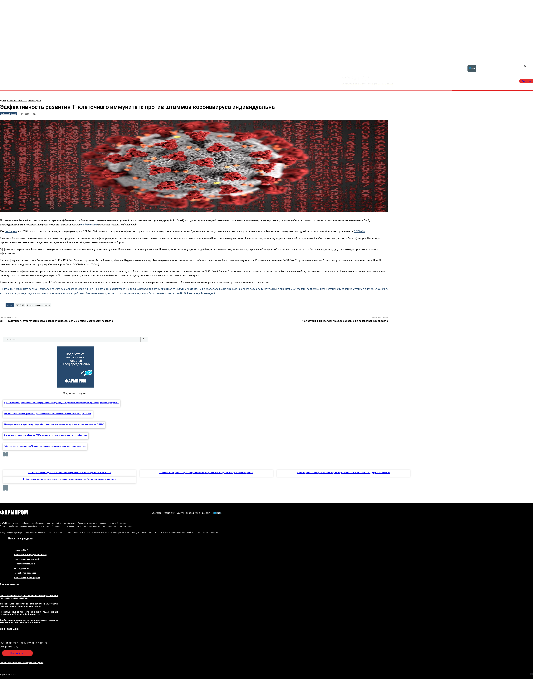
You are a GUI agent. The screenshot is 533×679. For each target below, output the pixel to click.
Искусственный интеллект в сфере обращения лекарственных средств (345, 320)
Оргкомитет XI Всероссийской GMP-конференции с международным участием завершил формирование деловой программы (61, 402)
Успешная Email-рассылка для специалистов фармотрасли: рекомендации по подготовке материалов (206, 472)
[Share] (528, 63)
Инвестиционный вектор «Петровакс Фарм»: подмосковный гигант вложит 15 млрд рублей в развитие (343, 472)
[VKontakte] (525, 674)
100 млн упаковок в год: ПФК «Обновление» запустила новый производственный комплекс (69, 472)
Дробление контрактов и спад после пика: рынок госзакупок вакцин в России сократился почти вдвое (69, 479)
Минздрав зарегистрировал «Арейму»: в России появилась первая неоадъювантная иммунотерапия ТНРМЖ (54, 424)
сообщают (11, 231)
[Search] (144, 339)
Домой (3, 101)
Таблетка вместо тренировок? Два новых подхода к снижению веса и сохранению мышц (45, 446)
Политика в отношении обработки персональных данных (21, 663)
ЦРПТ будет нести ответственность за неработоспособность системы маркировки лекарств (56, 320)
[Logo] (14, 512)
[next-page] (7, 454)
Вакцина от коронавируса (38, 305)
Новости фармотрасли (17, 101)
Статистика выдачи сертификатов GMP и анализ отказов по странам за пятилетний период (45, 435)
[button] (514, 65)
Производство (34, 101)
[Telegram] (518, 674)
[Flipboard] (524, 63)
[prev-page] (4, 454)
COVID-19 (359, 231)
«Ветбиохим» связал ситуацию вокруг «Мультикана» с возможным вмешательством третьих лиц (47, 413)
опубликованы (89, 224)
